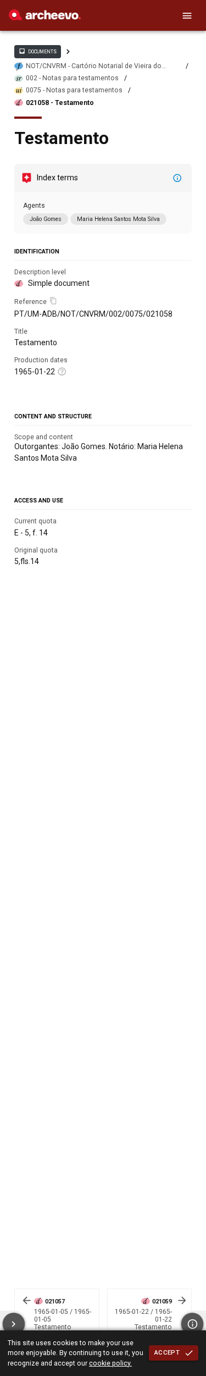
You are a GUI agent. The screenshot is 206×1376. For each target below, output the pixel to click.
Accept (167, 1352)
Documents (37, 51)
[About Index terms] (177, 178)
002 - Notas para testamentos (72, 78)
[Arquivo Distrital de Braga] (45, 17)
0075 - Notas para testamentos (74, 90)
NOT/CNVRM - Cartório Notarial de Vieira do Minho (94, 66)
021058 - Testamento (60, 103)
